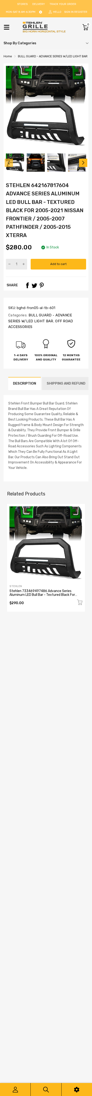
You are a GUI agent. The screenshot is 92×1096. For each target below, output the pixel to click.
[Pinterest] (41, 285)
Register (80, 11)
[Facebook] (27, 285)
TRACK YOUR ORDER (63, 4)
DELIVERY (38, 4)
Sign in (69, 11)
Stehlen (15, 586)
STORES (22, 4)
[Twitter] (34, 285)
